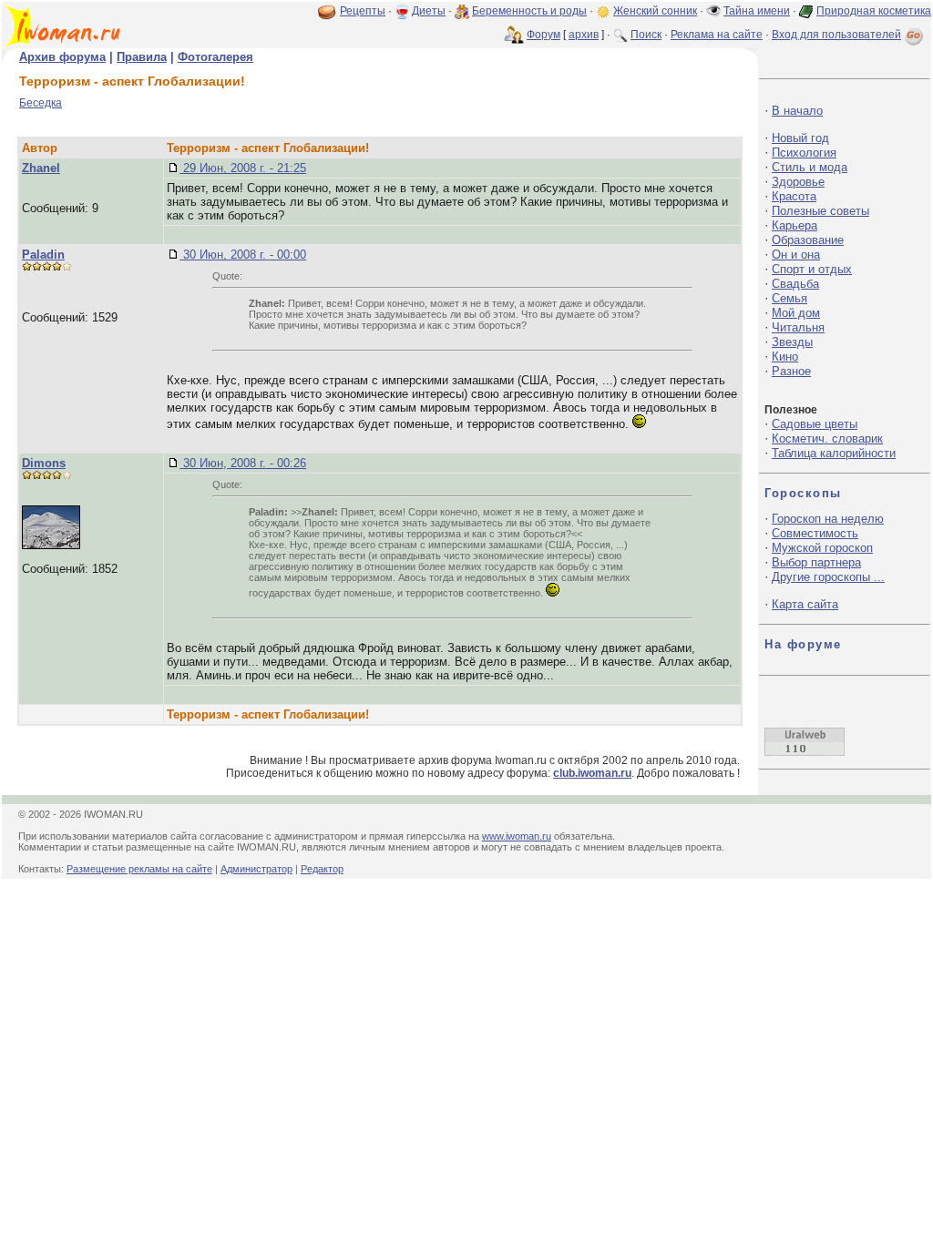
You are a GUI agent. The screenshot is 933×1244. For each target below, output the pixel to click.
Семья (789, 298)
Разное (791, 371)
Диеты (429, 11)
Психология (804, 152)
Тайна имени (756, 11)
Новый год (800, 138)
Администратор (256, 868)
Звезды (792, 342)
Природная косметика (873, 11)
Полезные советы (820, 211)
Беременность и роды (529, 11)
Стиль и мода (809, 167)
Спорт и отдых (812, 269)
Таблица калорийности (834, 453)
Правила (142, 57)
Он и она (796, 254)
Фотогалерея (215, 57)
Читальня (798, 327)
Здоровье (798, 182)
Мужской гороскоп (822, 548)
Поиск (646, 34)
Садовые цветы (814, 424)
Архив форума (62, 57)
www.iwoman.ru (516, 836)
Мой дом (796, 313)
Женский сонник (655, 11)
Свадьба (795, 284)
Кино (785, 356)
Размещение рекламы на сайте (139, 868)
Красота (794, 196)
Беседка (40, 103)
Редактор (322, 868)
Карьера (794, 225)
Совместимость (815, 533)
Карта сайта (805, 604)
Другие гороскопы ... (828, 577)
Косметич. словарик (827, 438)
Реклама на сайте (717, 34)
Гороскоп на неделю (828, 518)
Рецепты (362, 11)
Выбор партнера (816, 562)
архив (584, 34)
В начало (797, 110)
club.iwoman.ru (592, 773)
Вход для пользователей (836, 34)
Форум (543, 34)
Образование (808, 240)
